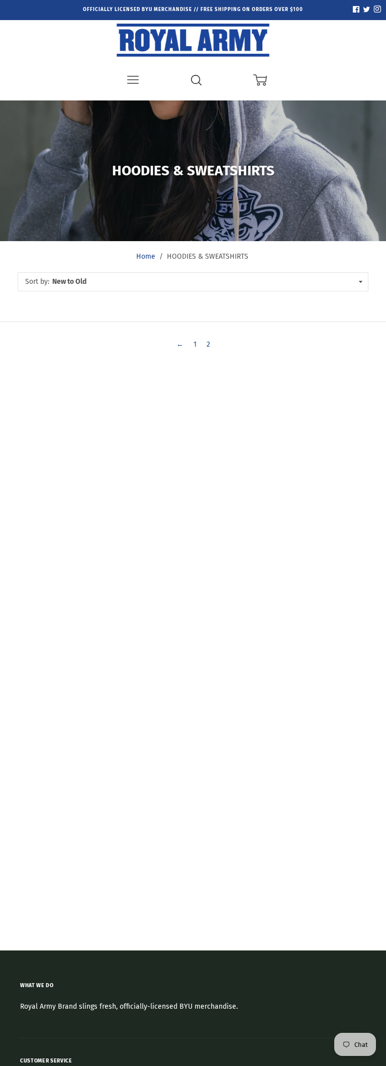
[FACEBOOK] (355, 10)
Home (145, 256)
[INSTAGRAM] (375, 10)
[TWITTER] (365, 10)
